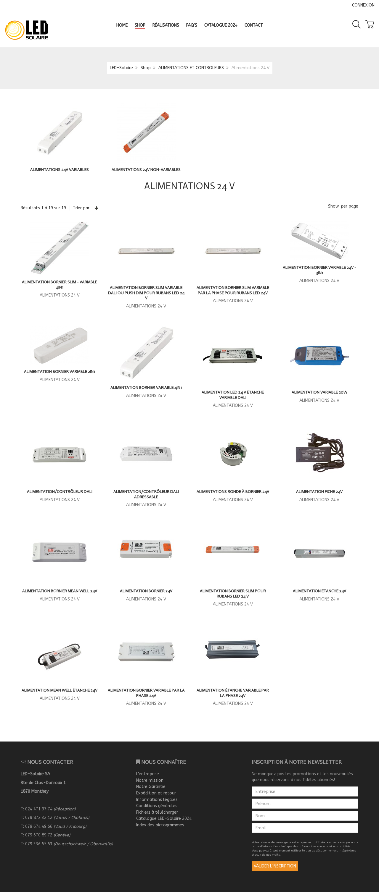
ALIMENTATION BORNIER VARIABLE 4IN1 (146, 387)
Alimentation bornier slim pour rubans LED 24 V (233, 593)
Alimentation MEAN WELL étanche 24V (59, 690)
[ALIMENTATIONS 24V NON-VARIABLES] (146, 132)
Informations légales (157, 799)
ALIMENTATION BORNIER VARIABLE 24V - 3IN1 (319, 270)
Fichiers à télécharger (157, 812)
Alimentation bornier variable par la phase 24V (146, 693)
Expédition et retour (156, 793)
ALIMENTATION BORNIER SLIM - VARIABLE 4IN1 (59, 284)
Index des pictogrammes (160, 825)
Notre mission (149, 780)
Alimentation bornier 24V (146, 590)
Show (333, 206)
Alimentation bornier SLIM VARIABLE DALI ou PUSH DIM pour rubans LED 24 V (146, 292)
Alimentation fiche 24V (319, 491)
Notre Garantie (151, 786)
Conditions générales (156, 805)
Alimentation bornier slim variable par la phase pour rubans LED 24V (233, 290)
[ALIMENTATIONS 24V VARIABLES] (59, 132)
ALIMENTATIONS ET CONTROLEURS (191, 67)
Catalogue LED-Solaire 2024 (164, 818)
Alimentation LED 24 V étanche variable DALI (233, 395)
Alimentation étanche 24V (319, 590)
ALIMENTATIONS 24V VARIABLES (59, 169)
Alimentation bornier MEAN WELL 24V (59, 590)
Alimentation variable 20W (319, 392)
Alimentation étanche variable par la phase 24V (233, 693)
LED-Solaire (121, 67)
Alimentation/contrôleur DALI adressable (146, 494)
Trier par (81, 208)
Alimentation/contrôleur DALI (59, 491)
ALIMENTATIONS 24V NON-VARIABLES (146, 169)
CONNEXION (363, 5)
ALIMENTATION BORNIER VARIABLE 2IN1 (59, 371)
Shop (146, 67)
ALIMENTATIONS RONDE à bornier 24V (233, 491)
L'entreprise (147, 773)
